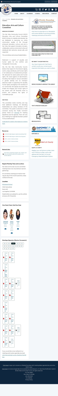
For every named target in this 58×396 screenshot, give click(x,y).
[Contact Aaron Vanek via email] (12, 233)
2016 (21, 246)
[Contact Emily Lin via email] (18, 229)
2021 (22, 243)
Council (37, 13)
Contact (54, 13)
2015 (4, 248)
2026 (4, 243)
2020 (4, 246)
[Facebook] (42, 10)
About (22, 13)
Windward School (7, 184)
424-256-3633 (29, 376)
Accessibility (29, 378)
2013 (13, 248)
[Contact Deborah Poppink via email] (5, 229)
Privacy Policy (29, 379)
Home (16, 13)
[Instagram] (49, 10)
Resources (45, 13)
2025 (9, 243)
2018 (13, 246)
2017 (17, 246)
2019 (9, 246)
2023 (18, 243)
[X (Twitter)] (46, 10)
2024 (13, 243)
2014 (9, 248)
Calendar (30, 13)
